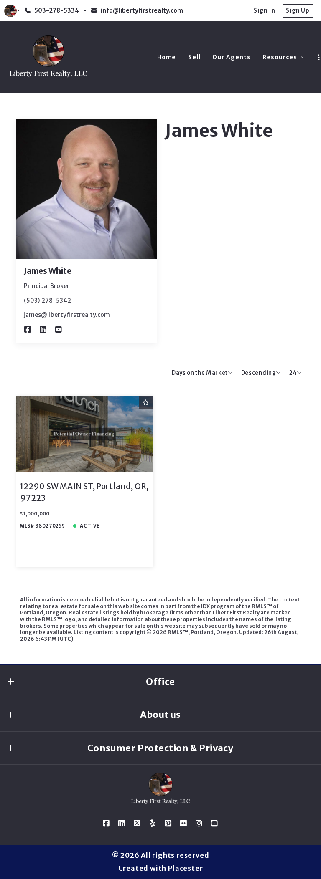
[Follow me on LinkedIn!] (43, 329)
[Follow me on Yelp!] (153, 823)
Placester (185, 868)
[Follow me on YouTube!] (58, 329)
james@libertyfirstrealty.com (67, 314)
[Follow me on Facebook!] (27, 329)
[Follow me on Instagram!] (199, 823)
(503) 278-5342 (47, 300)
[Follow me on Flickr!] (184, 823)
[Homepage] (48, 57)
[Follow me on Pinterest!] (168, 823)
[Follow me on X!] (137, 823)
